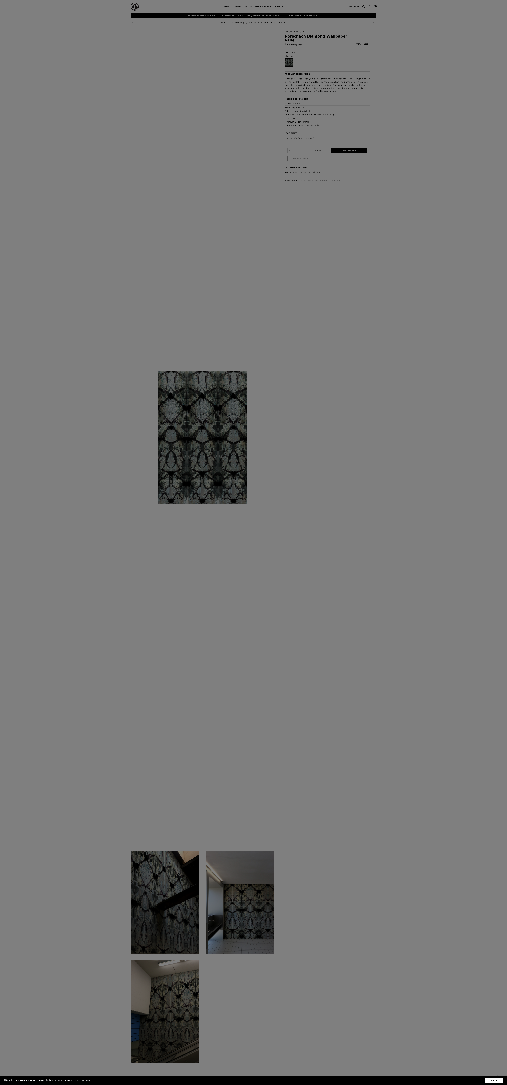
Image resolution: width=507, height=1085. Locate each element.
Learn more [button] (85, 1080)
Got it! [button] (494, 1080)
